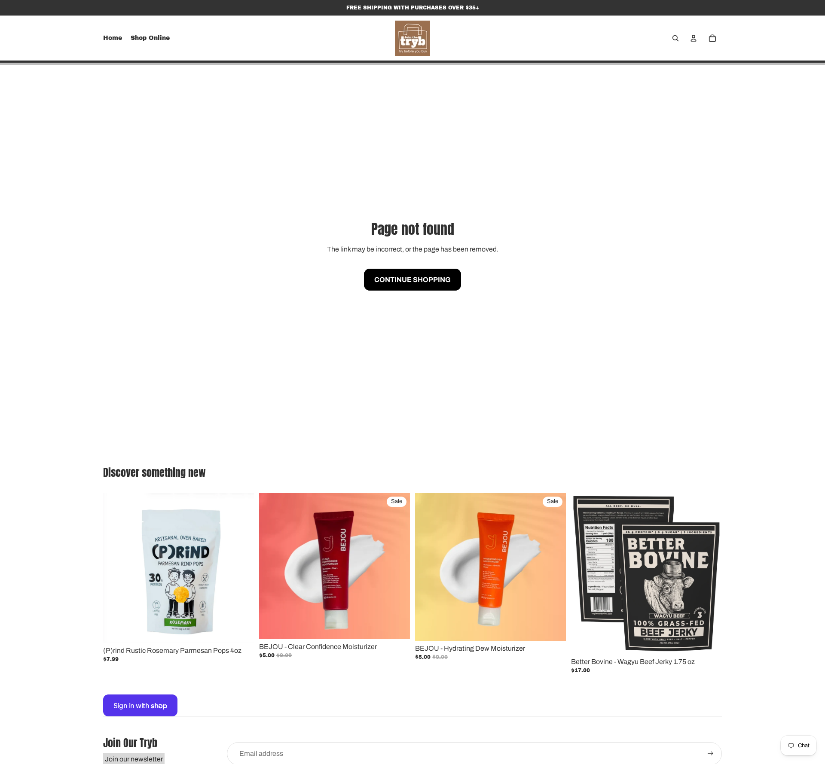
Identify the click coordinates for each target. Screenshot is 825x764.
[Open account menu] (693, 38)
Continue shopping (412, 279)
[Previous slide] (116, 568)
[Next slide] (241, 568)
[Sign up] (710, 753)
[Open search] (675, 38)
